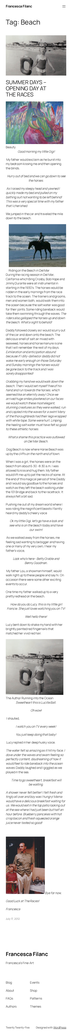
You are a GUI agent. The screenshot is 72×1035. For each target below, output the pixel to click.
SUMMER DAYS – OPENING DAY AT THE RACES (26, 88)
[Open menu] (64, 6)
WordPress (59, 1027)
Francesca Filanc (19, 6)
